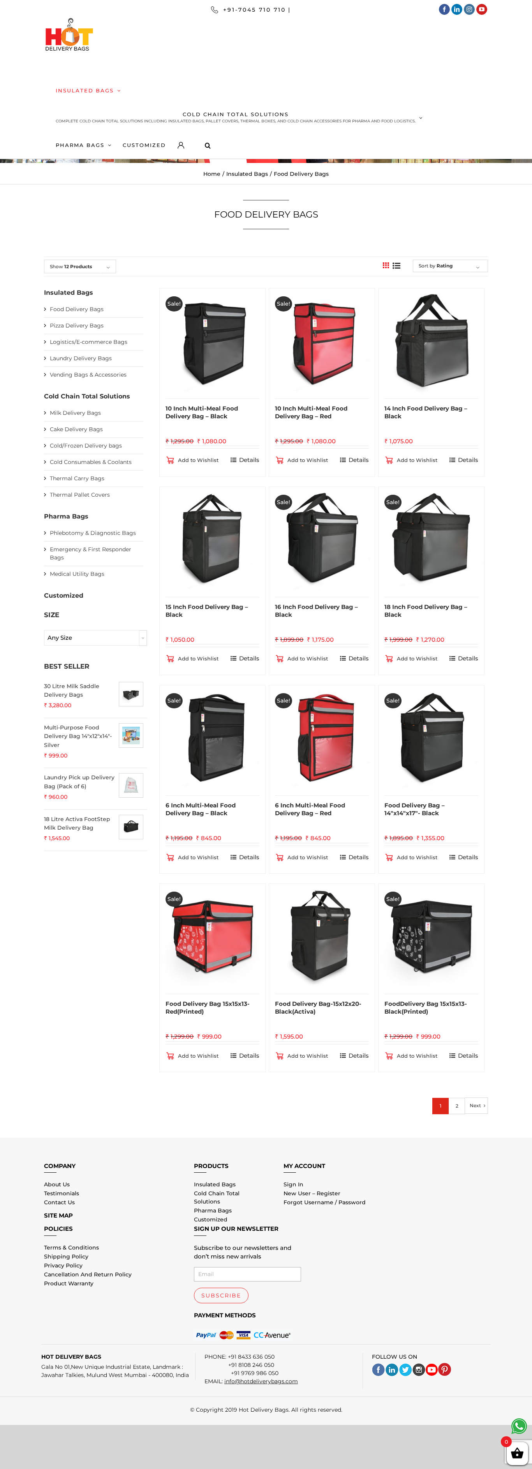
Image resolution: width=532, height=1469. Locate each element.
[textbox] (95, 637)
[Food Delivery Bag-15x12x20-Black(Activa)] (321, 935)
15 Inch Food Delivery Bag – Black (207, 610)
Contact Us (59, 1202)
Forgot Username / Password (325, 1202)
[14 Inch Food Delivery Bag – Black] (431, 339)
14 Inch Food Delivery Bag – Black (425, 412)
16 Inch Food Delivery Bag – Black (316, 610)
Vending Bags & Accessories (88, 374)
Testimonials (61, 1193)
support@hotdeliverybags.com (352, 9)
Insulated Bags (68, 292)
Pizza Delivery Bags (77, 325)
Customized (63, 595)
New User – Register (312, 1193)
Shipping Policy (66, 1256)
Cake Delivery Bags (76, 429)
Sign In (293, 1184)
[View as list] (396, 265)
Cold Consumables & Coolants (91, 461)
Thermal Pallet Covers (80, 494)
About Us (57, 1184)
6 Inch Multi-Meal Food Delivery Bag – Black (201, 809)
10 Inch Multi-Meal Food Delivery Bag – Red (311, 412)
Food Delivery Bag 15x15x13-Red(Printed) (208, 1007)
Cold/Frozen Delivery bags (86, 445)
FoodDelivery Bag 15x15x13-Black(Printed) (425, 1007)
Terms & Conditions (71, 1247)
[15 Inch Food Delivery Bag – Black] (212, 538)
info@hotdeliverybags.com (261, 1381)
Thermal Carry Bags (77, 478)
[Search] (201, 145)
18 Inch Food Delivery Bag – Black (425, 610)
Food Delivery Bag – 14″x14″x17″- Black (414, 809)
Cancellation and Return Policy (88, 1274)
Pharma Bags (66, 516)
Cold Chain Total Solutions (87, 396)
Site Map (58, 1215)
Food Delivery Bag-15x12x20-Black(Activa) (318, 1007)
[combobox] (95, 638)
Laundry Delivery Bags (81, 358)
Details (249, 460)
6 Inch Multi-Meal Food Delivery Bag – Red (310, 809)
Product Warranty (68, 1283)
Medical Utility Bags (77, 573)
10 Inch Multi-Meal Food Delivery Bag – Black (202, 412)
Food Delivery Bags (77, 309)
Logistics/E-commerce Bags (88, 341)
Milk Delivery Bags (75, 412)
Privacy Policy (63, 1265)
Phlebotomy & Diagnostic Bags (93, 532)
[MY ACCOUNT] (179, 145)
